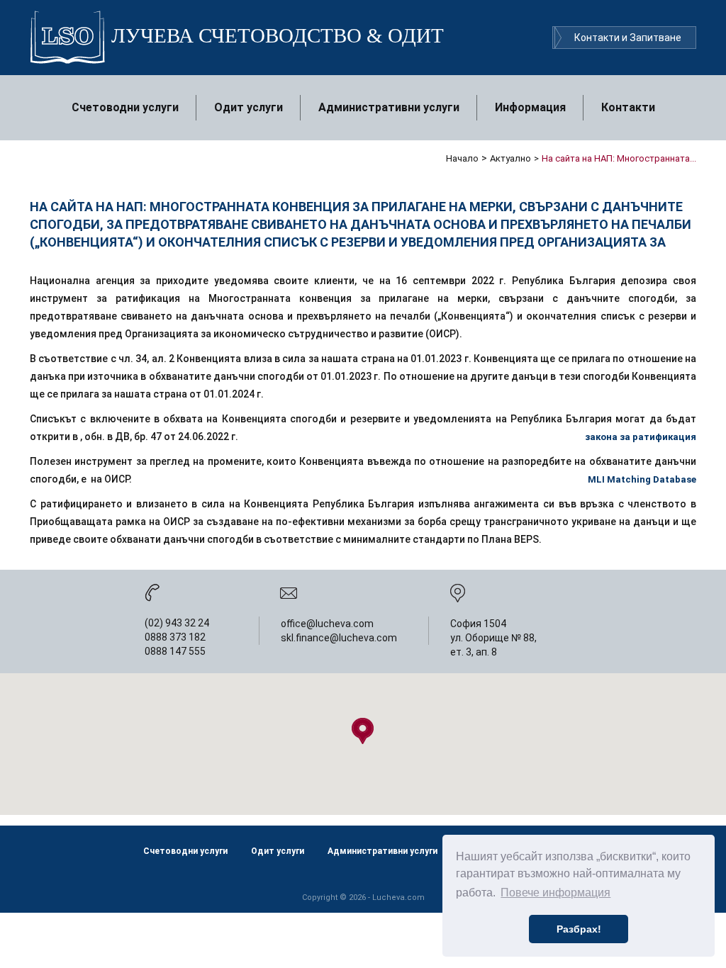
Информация (530, 107)
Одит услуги (248, 107)
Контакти (628, 107)
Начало (462, 158)
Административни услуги (388, 107)
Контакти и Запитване (627, 37)
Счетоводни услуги (125, 107)
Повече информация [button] (555, 893)
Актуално (510, 158)
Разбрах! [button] (579, 929)
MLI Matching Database (642, 479)
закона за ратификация (640, 437)
